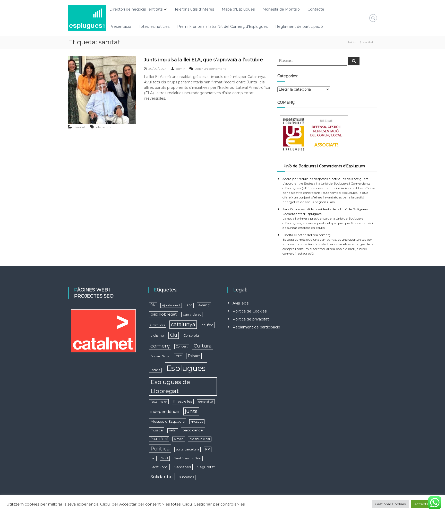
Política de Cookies (250, 311)
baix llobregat (163, 314)
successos (186, 477)
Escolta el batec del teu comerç (306, 235)
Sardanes (182, 467)
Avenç (204, 305)
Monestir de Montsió (281, 9)
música (156, 430)
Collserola (191, 335)
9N (153, 305)
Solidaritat (161, 476)
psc (152, 458)
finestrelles (182, 401)
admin (180, 69)
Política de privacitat (251, 319)
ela (98, 127)
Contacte (315, 9)
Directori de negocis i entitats (135, 9)
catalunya (183, 324)
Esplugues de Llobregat (170, 386)
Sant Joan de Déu (187, 458)
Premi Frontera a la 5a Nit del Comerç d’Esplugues (222, 26)
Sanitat (79, 127)
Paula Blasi (159, 439)
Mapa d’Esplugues (238, 9)
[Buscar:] (312, 60)
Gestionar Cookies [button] (390, 504)
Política (160, 448)
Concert (181, 346)
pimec (178, 439)
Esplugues (186, 368)
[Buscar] (354, 61)
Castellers (157, 325)
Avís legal (241, 303)
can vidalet (192, 314)
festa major (158, 401)
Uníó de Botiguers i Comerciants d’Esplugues (324, 166)
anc (189, 305)
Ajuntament (171, 305)
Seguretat (206, 467)
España (155, 370)
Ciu (173, 335)
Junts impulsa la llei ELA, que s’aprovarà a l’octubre (203, 60)
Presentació (120, 26)
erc (179, 356)
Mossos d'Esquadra (167, 421)
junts (191, 411)
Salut (164, 458)
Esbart (194, 356)
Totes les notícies (154, 26)
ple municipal (200, 439)
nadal (172, 430)
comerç (160, 346)
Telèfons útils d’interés (194, 9)
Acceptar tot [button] (424, 504)
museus (197, 421)
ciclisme (157, 335)
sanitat (107, 127)
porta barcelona (187, 449)
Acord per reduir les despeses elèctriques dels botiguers (325, 179)
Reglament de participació (299, 26)
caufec (207, 325)
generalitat (205, 401)
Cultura (203, 346)
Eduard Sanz (159, 356)
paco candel (193, 430)
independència (164, 411)
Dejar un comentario (210, 69)
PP (207, 449)
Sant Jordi (159, 467)
